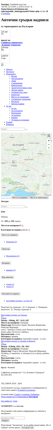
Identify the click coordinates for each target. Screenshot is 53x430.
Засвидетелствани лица (21, 88)
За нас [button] (9, 106)
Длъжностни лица (19, 92)
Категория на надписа (10, 294)
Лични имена (17, 90)
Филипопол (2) (12, 256)
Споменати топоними (21, 99)
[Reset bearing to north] (49, 148)
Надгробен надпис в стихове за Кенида (18, 341)
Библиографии (17, 104)
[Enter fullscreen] (49, 135)
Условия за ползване (20, 120)
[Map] (26, 164)
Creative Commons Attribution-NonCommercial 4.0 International (20, 395)
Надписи (10, 72)
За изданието (17, 111)
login (15, 401)
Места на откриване (20, 97)
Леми (13, 81)
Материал (6, 263)
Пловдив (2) (11, 242)
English (9, 122)
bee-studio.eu (6, 401)
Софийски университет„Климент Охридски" (12, 43)
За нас (14, 108)
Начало (9, 69)
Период (4, 217)
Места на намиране (20, 198)
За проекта (16, 115)
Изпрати (5, 421)
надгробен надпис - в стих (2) (19, 301)
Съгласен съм (27, 428)
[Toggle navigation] (2, 65)
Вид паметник (7, 277)
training (14, 118)
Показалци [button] (11, 74)
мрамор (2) (11, 270)
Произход (6, 249)
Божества (15, 95)
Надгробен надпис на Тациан (14, 315)
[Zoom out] (49, 144)
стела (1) (10, 287)
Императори (16, 85)
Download (33, 397)
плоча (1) (10, 284)
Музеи (14, 76)
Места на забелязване (39, 198)
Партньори (16, 113)
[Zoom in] (49, 140)
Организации (17, 78)
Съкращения (16, 83)
